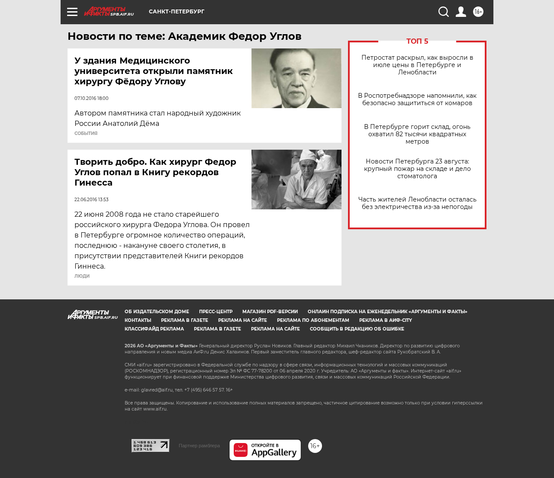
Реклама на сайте (242, 320)
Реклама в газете (184, 320)
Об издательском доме (157, 311)
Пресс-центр (215, 311)
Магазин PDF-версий (270, 311)
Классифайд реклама (154, 329)
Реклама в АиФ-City (385, 320)
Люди (82, 276)
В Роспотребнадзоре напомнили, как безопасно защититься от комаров (417, 99)
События (85, 134)
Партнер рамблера (199, 445)
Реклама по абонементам (313, 320)
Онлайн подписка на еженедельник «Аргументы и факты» (387, 311)
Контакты (138, 320)
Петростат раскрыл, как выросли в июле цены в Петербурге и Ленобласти (417, 65)
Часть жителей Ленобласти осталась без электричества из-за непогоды (417, 203)
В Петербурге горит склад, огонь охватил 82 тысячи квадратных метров (417, 134)
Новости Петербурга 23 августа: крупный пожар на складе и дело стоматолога (417, 169)
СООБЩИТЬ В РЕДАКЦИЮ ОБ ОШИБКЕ (357, 329)
